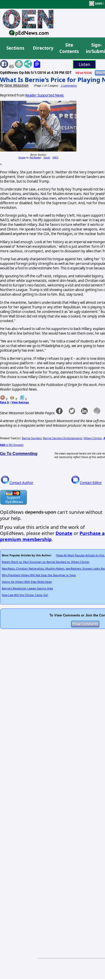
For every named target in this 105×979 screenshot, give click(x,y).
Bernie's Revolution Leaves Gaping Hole (27, 588)
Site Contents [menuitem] (69, 48)
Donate (64, 533)
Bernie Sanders (32, 438)
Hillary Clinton (93, 438)
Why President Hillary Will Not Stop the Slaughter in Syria (39, 575)
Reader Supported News (44, 95)
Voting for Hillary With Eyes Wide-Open (27, 582)
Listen (84, 64)
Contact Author (21, 482)
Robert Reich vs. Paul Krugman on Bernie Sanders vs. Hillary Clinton (45, 562)
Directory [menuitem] (43, 48)
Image (22, 157)
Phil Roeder (35, 157)
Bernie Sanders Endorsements (62, 438)
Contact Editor (91, 482)
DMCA (55, 157)
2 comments (69, 85)
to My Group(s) (11, 445)
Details (47, 157)
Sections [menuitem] (15, 48)
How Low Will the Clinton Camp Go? (25, 595)
